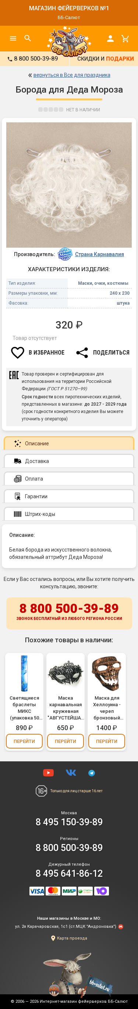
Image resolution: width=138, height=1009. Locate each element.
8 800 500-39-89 (69, 611)
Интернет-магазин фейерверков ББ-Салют (84, 1001)
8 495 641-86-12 (69, 873)
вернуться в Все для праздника (71, 75)
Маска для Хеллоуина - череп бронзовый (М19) (107, 708)
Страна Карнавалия (99, 254)
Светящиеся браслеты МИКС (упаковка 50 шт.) (24, 708)
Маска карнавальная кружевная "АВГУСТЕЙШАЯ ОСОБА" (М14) (65, 708)
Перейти (24, 741)
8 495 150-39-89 (69, 822)
